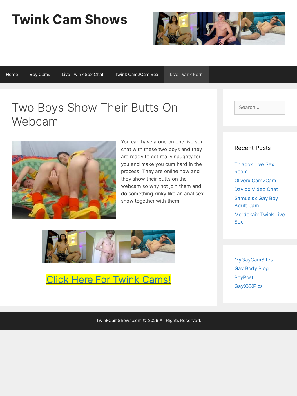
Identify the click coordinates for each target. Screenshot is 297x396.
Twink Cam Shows (69, 19)
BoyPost (243, 277)
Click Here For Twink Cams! (108, 279)
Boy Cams (40, 74)
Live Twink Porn (186, 74)
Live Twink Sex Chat (82, 74)
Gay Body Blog (251, 268)
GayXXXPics (248, 286)
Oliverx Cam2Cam (255, 181)
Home (12, 74)
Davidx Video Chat (256, 189)
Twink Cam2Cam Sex (136, 74)
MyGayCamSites (253, 260)
